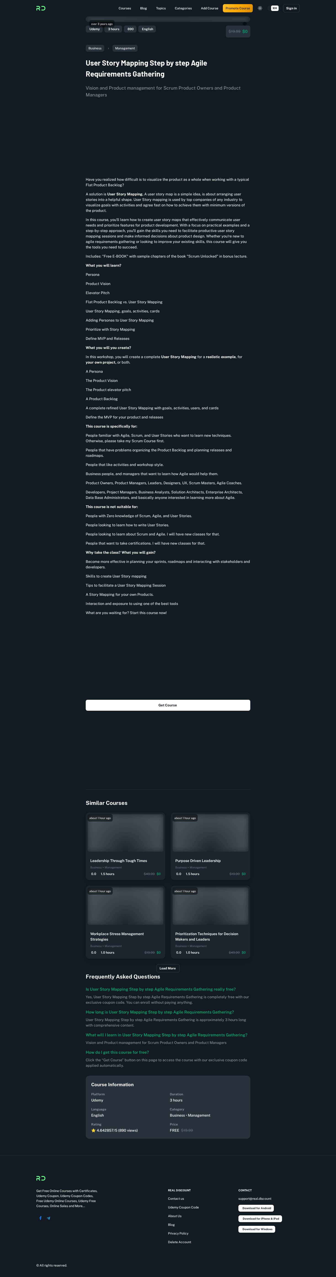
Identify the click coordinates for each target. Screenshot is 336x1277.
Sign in (291, 8)
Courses (125, 8)
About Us (174, 1216)
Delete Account (179, 1242)
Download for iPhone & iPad (261, 1218)
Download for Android (257, 1208)
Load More (168, 968)
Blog (143, 8)
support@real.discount (254, 1198)
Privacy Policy (178, 1233)
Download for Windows (257, 1229)
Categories (183, 8)
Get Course (167, 705)
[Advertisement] (168, 136)
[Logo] (40, 8)
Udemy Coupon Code (183, 1207)
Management (125, 48)
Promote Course (238, 8)
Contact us (176, 1198)
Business (94, 48)
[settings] (260, 8)
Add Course (209, 8)
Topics (161, 8)
